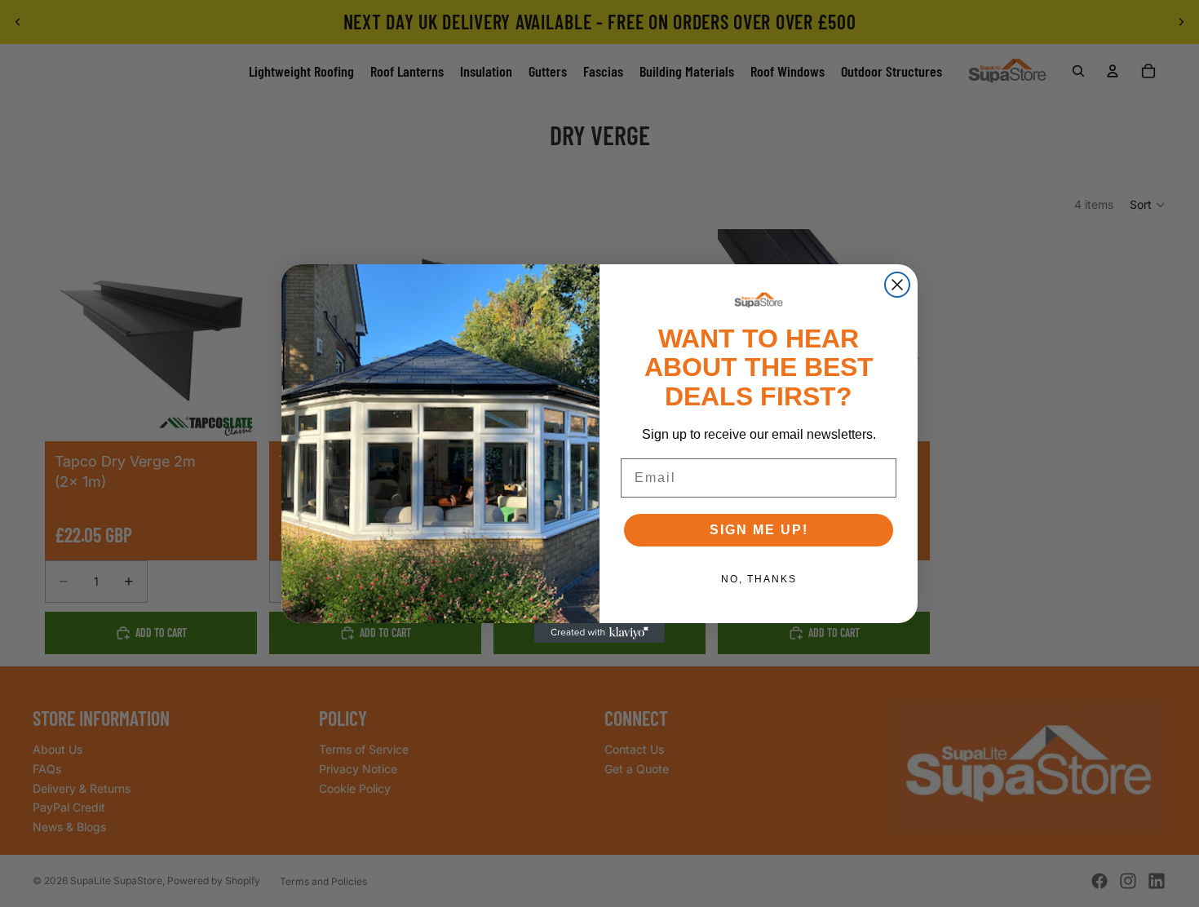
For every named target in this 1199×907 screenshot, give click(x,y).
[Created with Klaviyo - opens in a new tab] (599, 633)
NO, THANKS (759, 579)
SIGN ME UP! (759, 530)
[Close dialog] (897, 284)
